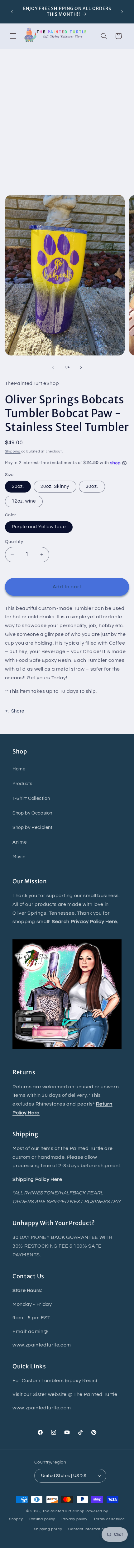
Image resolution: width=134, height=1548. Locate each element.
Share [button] (17, 711)
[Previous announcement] (12, 11)
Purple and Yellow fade (39, 526)
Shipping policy (48, 1529)
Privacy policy (74, 1519)
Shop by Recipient (32, 827)
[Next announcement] (122, 11)
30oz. (92, 486)
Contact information (87, 1529)
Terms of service (109, 1519)
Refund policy (42, 1519)
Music (18, 857)
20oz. (18, 486)
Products (22, 783)
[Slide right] (81, 367)
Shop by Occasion (32, 813)
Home (19, 769)
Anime (19, 842)
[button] (13, 36)
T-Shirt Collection (31, 798)
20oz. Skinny (55, 486)
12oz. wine (24, 501)
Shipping (13, 451)
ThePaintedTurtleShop (63, 1511)
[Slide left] (53, 367)
